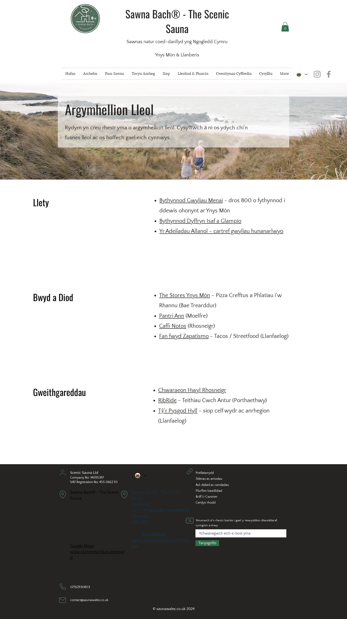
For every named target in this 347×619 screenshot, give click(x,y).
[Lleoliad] (62, 494)
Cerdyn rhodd (206, 503)
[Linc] (189, 471)
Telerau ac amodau (209, 479)
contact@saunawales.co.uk (89, 600)
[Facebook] (328, 74)
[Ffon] (62, 587)
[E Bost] (62, 600)
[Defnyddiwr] (62, 472)
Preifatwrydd (205, 473)
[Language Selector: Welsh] (302, 74)
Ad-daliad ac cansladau (212, 485)
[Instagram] (317, 74)
